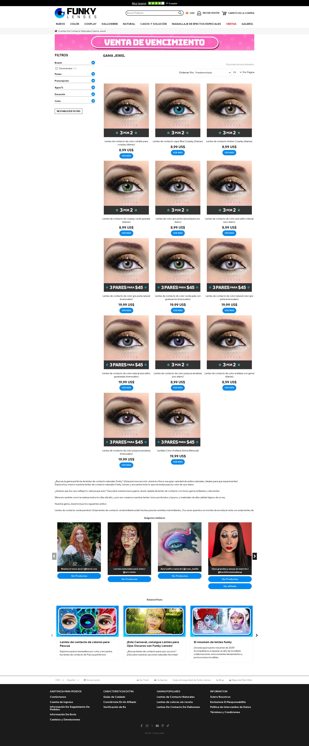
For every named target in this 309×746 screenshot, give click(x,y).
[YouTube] (157, 725)
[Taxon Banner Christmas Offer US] (154, 42)
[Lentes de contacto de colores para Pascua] (87, 633)
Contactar (162, 680)
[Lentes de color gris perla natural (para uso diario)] (178, 198)
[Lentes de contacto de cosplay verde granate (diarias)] (126, 198)
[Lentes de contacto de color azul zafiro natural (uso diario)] (229, 198)
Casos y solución (153, 23)
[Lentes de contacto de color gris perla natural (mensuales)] (126, 275)
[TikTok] (168, 725)
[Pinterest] (162, 725)
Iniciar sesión (93, 680)
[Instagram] (147, 725)
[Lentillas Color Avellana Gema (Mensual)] (178, 429)
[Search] (180, 13)
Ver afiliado (229, 586)
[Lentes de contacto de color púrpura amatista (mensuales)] (126, 430)
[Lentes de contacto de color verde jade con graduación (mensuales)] (178, 275)
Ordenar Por (186, 72)
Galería (247, 23)
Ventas (231, 23)
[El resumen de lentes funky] (221, 634)
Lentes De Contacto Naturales (75, 31)
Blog (221, 680)
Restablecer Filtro (68, 111)
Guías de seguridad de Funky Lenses (192, 680)
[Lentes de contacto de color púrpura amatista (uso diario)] (178, 353)
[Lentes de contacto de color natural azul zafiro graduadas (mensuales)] (126, 353)
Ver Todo (144, 680)
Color (74, 23)
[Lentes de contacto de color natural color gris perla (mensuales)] (229, 275)
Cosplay (90, 23)
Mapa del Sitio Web (242, 680)
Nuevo (60, 23)
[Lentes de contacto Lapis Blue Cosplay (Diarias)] (178, 119)
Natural (129, 23)
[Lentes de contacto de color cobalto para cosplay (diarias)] (126, 121)
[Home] (56, 31)
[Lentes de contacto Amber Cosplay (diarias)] (229, 119)
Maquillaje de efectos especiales (196, 23)
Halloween (110, 23)
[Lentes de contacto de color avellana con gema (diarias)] (229, 353)
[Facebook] (141, 725)
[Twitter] (152, 725)
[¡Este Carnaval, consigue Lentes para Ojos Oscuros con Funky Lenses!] (154, 633)
